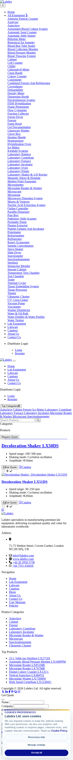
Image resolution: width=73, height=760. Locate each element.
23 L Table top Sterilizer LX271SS (29, 658)
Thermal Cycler (16, 283)
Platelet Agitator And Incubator (25, 228)
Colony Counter (17, 76)
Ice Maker (13, 147)
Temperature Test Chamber (23, 272)
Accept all (36, 752)
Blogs (12, 592)
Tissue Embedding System (23, 286)
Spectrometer (15, 255)
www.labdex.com (23, 558)
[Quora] (15, 691)
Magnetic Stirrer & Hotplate (23, 178)
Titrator (11, 293)
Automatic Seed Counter (22, 32)
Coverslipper (15, 86)
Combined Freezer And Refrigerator (28, 83)
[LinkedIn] (6, 691)
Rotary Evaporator (18, 242)
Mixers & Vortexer (18, 201)
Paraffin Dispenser (18, 211)
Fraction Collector (18, 113)
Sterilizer (12, 262)
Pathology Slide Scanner (21, 218)
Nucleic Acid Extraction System (26, 205)
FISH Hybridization (19, 103)
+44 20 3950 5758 (24, 562)
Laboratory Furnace (19, 161)
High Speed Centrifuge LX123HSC (30, 682)
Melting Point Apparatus (21, 181)
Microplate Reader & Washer (24, 188)
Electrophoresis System (21, 100)
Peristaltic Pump (17, 222)
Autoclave (13, 25)
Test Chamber (15, 276)
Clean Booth (14, 73)
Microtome (13, 194)
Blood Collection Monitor (22, 49)
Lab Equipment (16, 323)
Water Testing (15, 320)
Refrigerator (14, 239)
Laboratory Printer (18, 171)
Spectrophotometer (18, 259)
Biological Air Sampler (21, 42)
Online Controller (17, 208)
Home (11, 12)
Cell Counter (15, 62)
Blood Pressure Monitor (21, 52)
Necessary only (36, 737)
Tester (11, 279)
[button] (40, 343)
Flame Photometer (18, 106)
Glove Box (14, 134)
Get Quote (11, 467)
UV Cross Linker (17, 300)
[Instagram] (19, 691)
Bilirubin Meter (16, 39)
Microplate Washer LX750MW (27, 678)
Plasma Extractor (17, 225)
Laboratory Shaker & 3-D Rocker (27, 174)
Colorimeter (14, 79)
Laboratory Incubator (20, 164)
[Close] (14, 360)
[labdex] (6, 359)
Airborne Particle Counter (22, 18)
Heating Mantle (16, 137)
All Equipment (16, 15)
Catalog (26, 467)
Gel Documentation (19, 127)
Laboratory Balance (19, 154)
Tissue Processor (17, 289)
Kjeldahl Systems (17, 150)
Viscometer (14, 306)
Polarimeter (14, 232)
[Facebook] (9, 691)
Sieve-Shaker (15, 249)
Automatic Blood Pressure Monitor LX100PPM (37, 661)
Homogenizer (15, 140)
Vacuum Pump (16, 303)
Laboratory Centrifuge (20, 157)
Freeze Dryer (15, 117)
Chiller (11, 66)
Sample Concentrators (20, 245)
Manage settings (36, 745)
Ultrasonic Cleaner (18, 296)
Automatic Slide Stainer (21, 35)
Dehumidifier (15, 89)
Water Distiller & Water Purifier (26, 316)
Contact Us (14, 337)
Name (5, 702)
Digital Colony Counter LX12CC (29, 671)
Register (20, 353)
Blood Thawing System (21, 56)
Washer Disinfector (18, 310)
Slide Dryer (14, 252)
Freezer (11, 120)
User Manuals (17, 602)
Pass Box (13, 215)
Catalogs (12, 330)
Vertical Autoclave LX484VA (26, 675)
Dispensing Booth (18, 96)
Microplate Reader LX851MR (27, 665)
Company (7, 706)
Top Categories (9, 406)
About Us (13, 333)
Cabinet (12, 59)
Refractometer (15, 235)
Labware (12, 327)
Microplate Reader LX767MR (27, 668)
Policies (13, 605)
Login (18, 350)
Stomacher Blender (18, 266)
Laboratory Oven (17, 167)
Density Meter (15, 93)
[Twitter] (2, 691)
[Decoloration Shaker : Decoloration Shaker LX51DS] (34, 474)
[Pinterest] (12, 691)
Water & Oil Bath (17, 313)
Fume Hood (14, 123)
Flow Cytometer (17, 110)
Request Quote (9, 437)
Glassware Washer (18, 130)
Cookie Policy (59, 730)
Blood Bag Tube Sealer (21, 45)
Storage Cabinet (16, 269)
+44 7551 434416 (23, 565)
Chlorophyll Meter (18, 69)
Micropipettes (15, 184)
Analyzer (12, 22)
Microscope (14, 191)
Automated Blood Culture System (27, 28)
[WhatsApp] (2, 510)
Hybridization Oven (19, 144)
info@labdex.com (23, 555)
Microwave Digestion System (24, 198)
